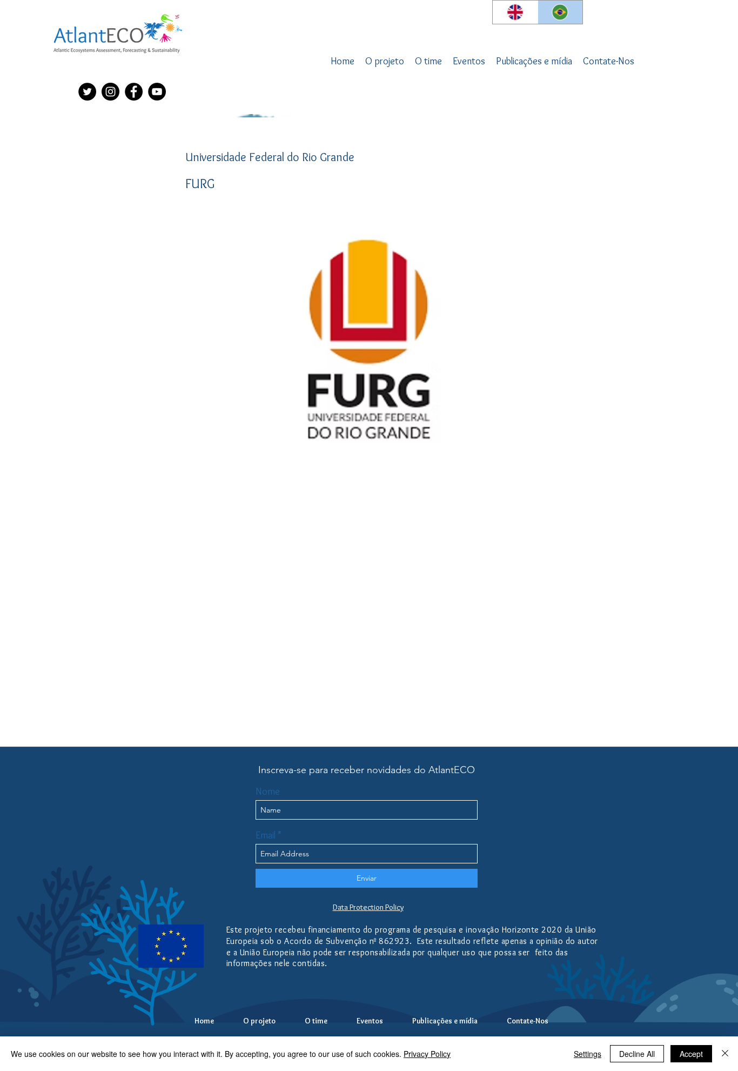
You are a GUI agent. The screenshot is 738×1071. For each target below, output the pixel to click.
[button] (428, 61)
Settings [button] (587, 1053)
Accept (691, 1053)
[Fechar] (725, 1053)
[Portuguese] (560, 12)
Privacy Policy (427, 1053)
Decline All (637, 1053)
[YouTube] (157, 92)
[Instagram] (110, 92)
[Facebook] (134, 92)
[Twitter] (87, 92)
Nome (268, 791)
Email (266, 835)
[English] (515, 12)
